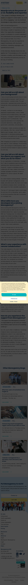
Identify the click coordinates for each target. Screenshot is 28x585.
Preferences (14, 298)
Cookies (11, 301)
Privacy (15, 301)
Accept (14, 294)
